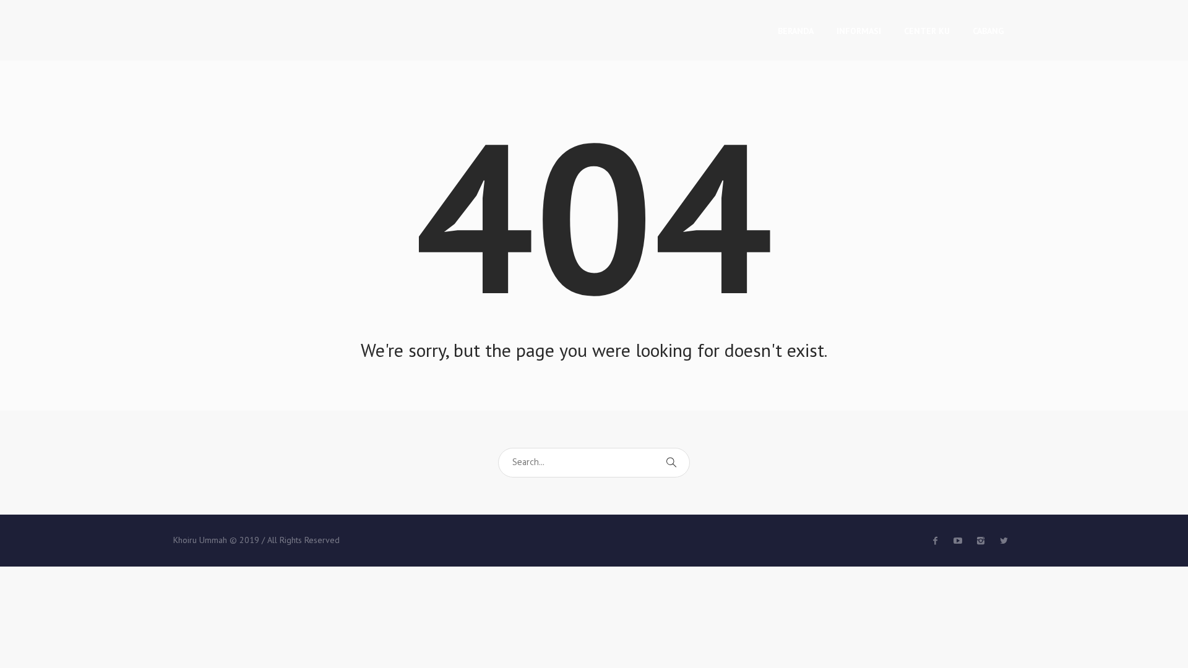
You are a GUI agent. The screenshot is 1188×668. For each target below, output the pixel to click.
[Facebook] (935, 540)
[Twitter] (957, 540)
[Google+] (980, 540)
